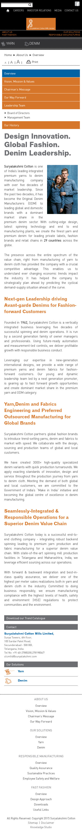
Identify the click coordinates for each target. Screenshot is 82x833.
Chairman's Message (17, 89)
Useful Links (41, 809)
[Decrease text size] (7, 62)
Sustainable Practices (41, 773)
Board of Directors (18, 113)
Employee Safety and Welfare (41, 778)
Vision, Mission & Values (19, 81)
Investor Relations (39, 10)
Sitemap (33, 822)
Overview (10, 73)
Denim (34, 43)
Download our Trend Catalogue (25, 618)
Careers (18, 10)
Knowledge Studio (41, 827)
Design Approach (41, 799)
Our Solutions (71, 32)
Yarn (10, 43)
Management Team (18, 117)
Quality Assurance (41, 768)
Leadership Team (14, 105)
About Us (7, 32)
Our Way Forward (15, 97)
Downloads (41, 804)
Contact (11, 627)
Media (58, 10)
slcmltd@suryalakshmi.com (20, 656)
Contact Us (71, 10)
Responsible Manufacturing (64, 35)
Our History (11, 125)
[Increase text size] (13, 62)
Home (8, 55)
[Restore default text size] (20, 62)
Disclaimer (47, 822)
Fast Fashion (9, 35)
